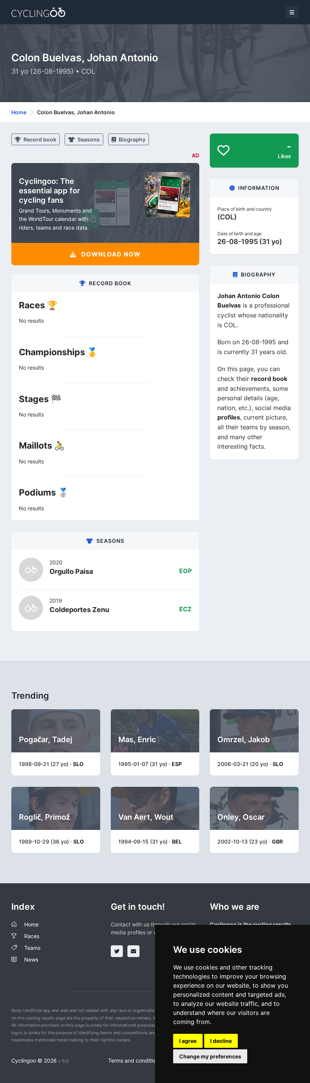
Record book (39, 139)
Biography (132, 139)
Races (31, 936)
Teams (32, 948)
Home (18, 112)
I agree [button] (188, 1041)
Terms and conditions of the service (152, 1060)
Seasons (88, 139)
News (31, 959)
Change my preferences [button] (210, 1056)
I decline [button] (221, 1041)
